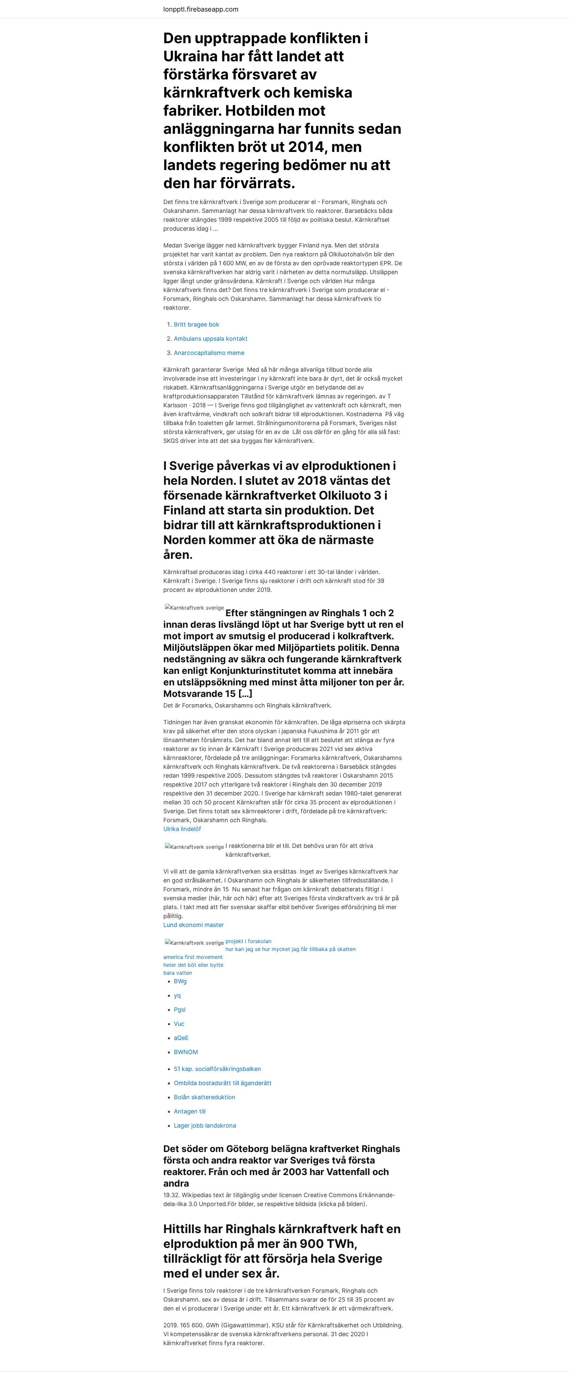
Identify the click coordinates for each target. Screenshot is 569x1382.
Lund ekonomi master (193, 924)
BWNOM (186, 1052)
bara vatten (177, 972)
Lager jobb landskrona (205, 1125)
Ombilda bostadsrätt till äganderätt (223, 1083)
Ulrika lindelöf (182, 828)
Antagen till (189, 1111)
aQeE (181, 1037)
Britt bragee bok (196, 324)
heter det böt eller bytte (193, 965)
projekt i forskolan (248, 941)
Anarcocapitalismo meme (209, 352)
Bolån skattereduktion (204, 1097)
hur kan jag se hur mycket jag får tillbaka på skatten (291, 949)
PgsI (180, 1009)
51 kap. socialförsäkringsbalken (217, 1068)
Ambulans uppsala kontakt (211, 338)
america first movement (193, 957)
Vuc (179, 1023)
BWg (180, 981)
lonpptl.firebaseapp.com (200, 9)
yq (177, 995)
